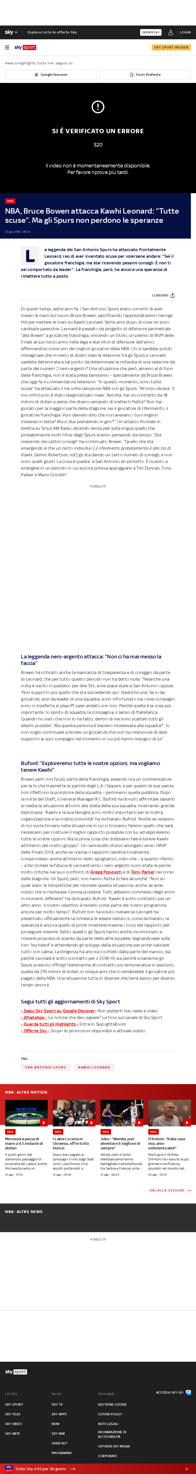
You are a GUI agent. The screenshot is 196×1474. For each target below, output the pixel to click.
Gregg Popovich (106, 872)
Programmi (61, 1453)
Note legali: (106, 1394)
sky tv (57, 1404)
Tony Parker (143, 872)
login (185, 32)
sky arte (12, 1433)
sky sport (14, 1404)
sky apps (59, 1414)
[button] (90, 1469)
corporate (107, 1456)
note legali (108, 1424)
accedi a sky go (169, 1392)
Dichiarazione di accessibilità (112, 1434)
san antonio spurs (45, 1067)
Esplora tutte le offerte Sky (52, 32)
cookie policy (110, 1414)
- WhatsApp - (34, 1017)
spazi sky (59, 1443)
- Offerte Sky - (35, 1030)
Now (56, 1424)
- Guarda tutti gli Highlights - (49, 1024)
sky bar (58, 1433)
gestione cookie (112, 1404)
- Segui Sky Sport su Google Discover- (58, 1010)
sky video (13, 1424)
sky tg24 (12, 1414)
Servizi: (57, 1394)
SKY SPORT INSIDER (171, 47)
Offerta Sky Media (114, 1446)
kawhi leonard (94, 1067)
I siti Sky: (11, 1394)
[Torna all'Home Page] (25, 47)
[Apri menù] (7, 47)
